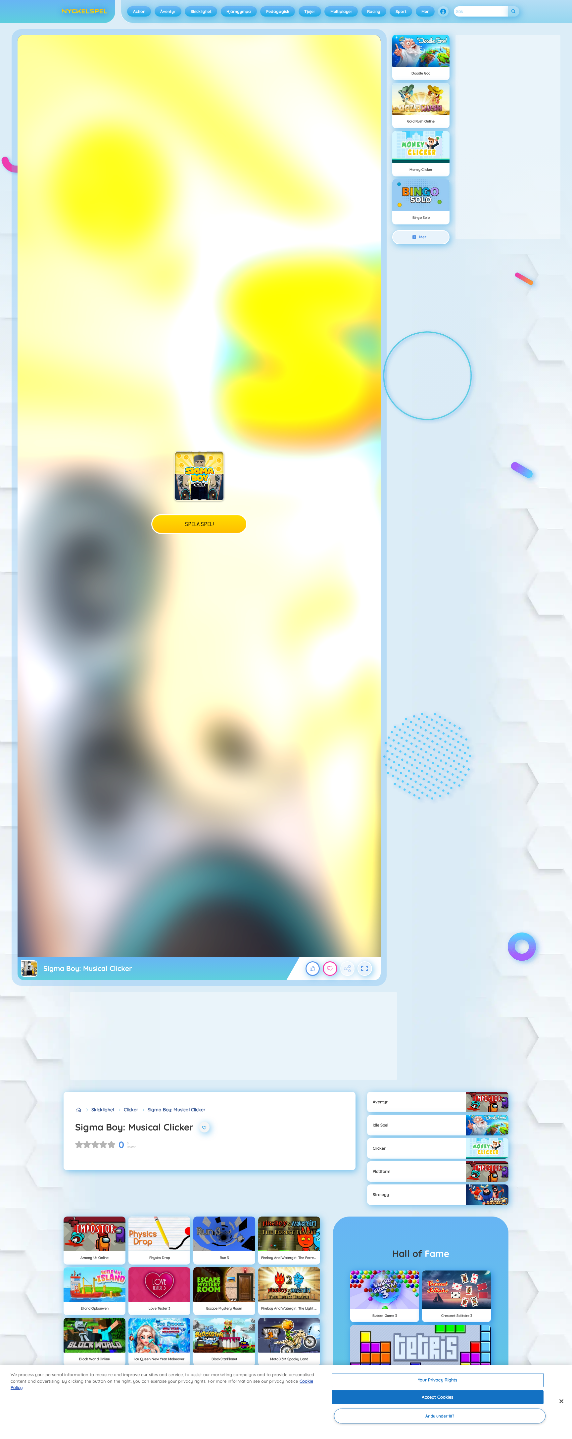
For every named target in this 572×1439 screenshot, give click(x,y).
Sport (401, 11)
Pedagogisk (277, 11)
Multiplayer (341, 11)
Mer (425, 11)
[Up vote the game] (313, 968)
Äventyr (167, 11)
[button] (443, 11)
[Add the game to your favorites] (204, 1127)
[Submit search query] (513, 11)
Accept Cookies (437, 1397)
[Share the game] (347, 968)
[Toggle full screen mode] (365, 968)
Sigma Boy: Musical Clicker (177, 1110)
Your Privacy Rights (437, 1379)
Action (139, 11)
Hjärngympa (238, 11)
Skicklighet (201, 11)
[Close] (561, 1401)
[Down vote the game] (330, 968)
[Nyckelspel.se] (78, 1109)
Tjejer (309, 11)
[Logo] (85, 11)
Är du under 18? (439, 1416)
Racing (373, 11)
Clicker (131, 1110)
